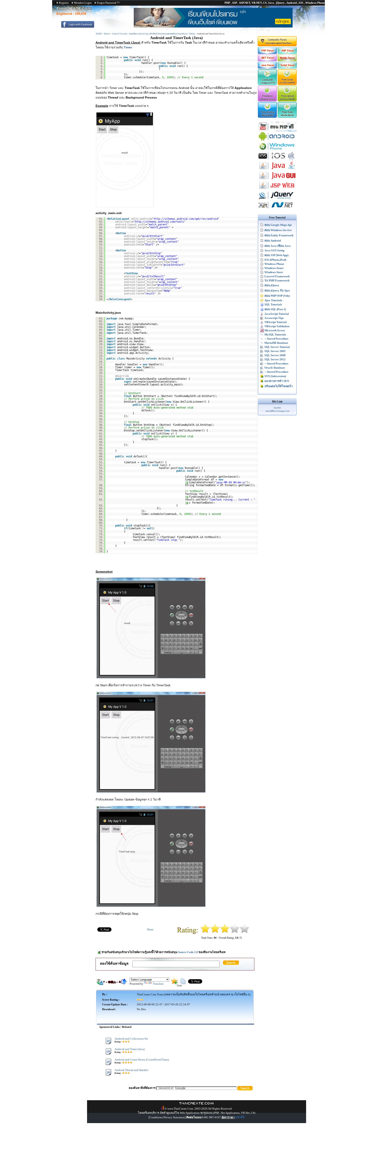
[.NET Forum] (267, 60)
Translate (158, 983)
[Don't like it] (215, 932)
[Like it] (234, 932)
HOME (99, 34)
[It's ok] (225, 932)
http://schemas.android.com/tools (159, 221)
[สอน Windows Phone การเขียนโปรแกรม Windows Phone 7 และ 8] (277, 150)
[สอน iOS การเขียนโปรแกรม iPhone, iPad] (277, 160)
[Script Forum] (287, 67)
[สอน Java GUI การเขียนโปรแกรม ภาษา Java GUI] (277, 179)
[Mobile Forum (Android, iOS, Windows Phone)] (287, 60)
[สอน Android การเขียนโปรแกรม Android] (277, 140)
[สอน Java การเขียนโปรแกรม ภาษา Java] (277, 169)
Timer (128, 47)
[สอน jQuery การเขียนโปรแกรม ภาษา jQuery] (277, 199)
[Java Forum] (267, 67)
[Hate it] (205, 932)
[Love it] (244, 932)
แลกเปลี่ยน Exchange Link (277, 411)
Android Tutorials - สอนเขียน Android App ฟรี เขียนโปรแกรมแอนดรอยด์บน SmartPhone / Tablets (153, 34)
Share (150, 929)
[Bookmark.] (174, 983)
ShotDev (277, 408)
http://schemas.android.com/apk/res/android (186, 218)
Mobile (107, 34)
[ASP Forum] (287, 53)
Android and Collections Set (131, 1038)
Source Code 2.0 (188, 952)
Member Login (83, 2)
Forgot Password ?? (108, 2)
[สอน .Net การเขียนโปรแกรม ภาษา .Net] (277, 209)
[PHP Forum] (267, 53)
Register (64, 2)
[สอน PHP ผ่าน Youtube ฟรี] (277, 130)
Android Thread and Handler (131, 1070)
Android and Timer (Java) (130, 1049)
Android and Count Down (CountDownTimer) (142, 1059)
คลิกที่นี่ (240, 1117)
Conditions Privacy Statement (167, 1117)
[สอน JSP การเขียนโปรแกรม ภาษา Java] (277, 189)
